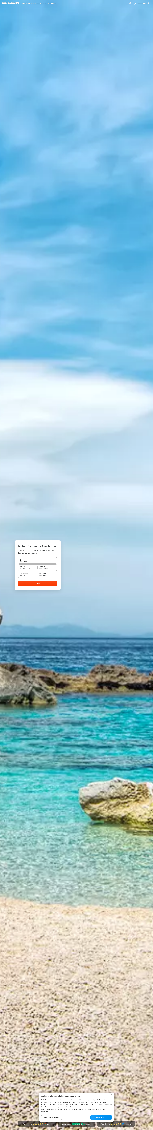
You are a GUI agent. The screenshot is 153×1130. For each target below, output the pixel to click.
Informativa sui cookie (72, 1104)
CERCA (39, 583)
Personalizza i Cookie (51, 1117)
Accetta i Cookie (101, 1117)
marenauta (11, 3)
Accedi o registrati (141, 3)
